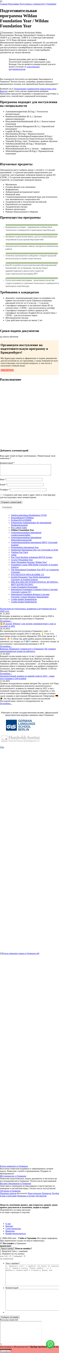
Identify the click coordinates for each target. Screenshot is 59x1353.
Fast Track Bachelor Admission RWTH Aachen (31, 557)
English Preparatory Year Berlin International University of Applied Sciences (30, 578)
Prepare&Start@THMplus (22, 518)
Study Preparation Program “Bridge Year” (29, 562)
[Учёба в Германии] (1, 1)
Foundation (51, 4)
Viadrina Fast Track (19, 552)
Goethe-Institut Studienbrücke (24, 599)
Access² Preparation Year (22, 560)
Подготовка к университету (33, 4)
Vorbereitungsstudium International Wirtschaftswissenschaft (26, 538)
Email (3, 484)
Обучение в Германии (10, 1191)
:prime (13, 555)
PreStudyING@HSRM (21, 520)
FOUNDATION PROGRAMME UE (27, 574)
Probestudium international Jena (25, 547)
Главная (3, 4)
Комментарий (7, 463)
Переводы (46, 1193)
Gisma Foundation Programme (24, 587)
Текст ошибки (12, 1263)
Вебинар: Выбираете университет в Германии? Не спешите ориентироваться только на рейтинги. (28, 650)
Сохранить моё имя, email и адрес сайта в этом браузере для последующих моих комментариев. (27, 496)
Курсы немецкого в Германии (14, 1166)
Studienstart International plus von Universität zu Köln (34, 550)
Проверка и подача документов (32, 1196)
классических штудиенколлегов (24, 68)
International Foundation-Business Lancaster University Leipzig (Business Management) (30, 595)
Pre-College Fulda (19, 527)
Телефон (5, 489)
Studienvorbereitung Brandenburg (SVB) (29, 515)
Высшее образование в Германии (15, 1183)
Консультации (34, 1193)
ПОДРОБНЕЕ (7, 370)
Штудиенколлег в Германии (13, 1176)
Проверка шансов (8, 1193)
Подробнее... (6, 621)
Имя (3, 479)
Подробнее (5, 1352)
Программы (13, 4)
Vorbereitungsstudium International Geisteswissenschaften (26, 533)
